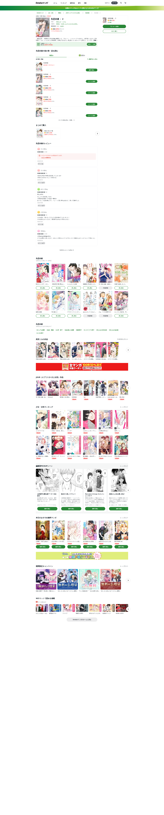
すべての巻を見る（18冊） (66, 120)
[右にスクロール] (97, 134)
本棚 (85, 3)
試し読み (42, 288)
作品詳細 (105, 288)
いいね (41, 164)
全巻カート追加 (91, 44)
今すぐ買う (114, 31)
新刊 (79, 3)
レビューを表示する (46, 157)
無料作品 (72, 3)
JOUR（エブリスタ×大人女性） (69, 24)
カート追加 (115, 26)
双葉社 (58, 24)
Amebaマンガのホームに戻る (82, 620)
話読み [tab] (83, 55)
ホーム (55, 3)
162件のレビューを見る (65, 250)
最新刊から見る (93, 59)
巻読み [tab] (51, 55)
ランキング (64, 3)
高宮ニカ (58, 22)
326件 (62, 26)
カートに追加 (91, 81)
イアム (64, 22)
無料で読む (91, 70)
